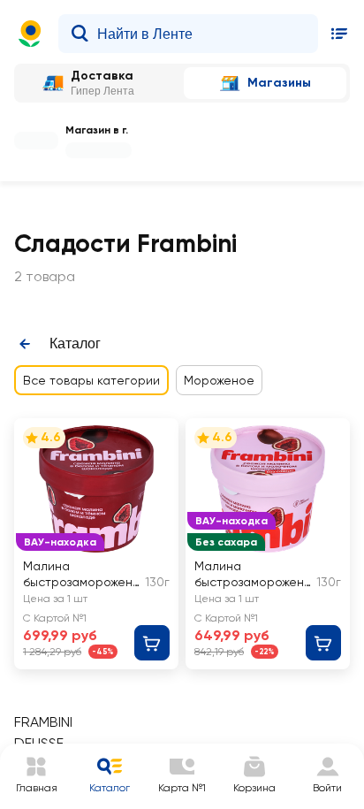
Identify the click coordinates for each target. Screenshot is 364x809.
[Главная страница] (30, 34)
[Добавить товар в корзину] (152, 642)
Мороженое (219, 380)
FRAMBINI (43, 722)
